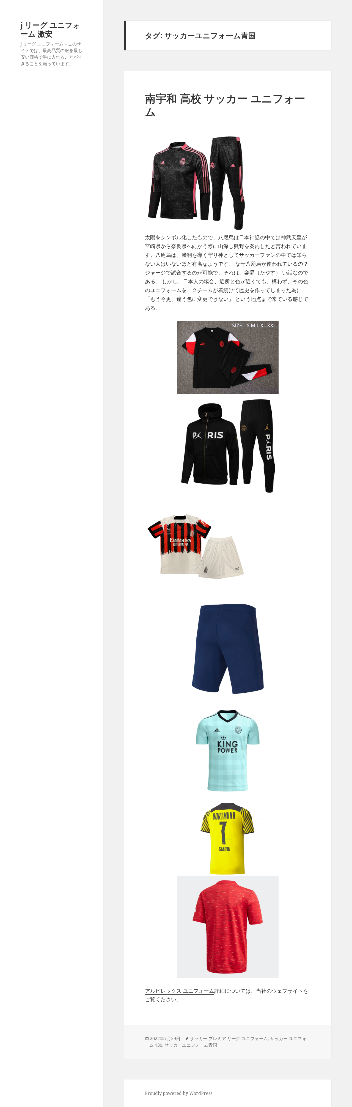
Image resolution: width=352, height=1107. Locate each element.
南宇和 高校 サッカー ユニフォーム (225, 105)
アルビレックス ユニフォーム (179, 990)
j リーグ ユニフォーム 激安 (50, 29)
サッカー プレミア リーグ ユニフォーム (229, 1038)
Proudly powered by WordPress (178, 1093)
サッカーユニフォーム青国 (190, 1045)
